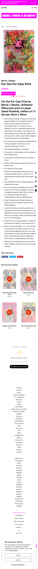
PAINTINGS (19, 400)
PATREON (19, 494)
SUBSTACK (19, 492)
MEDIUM (19, 496)
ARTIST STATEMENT (19, 395)
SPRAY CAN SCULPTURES (19, 409)
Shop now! (33, 2)
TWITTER (19, 477)
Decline (18, 560)
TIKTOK (19, 463)
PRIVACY (19, 449)
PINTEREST (19, 485)
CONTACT (19, 390)
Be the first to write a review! (19, 366)
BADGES (19, 414)
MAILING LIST (19, 458)
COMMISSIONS (19, 435)
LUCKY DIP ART (19, 423)
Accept (18, 555)
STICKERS (19, 416)
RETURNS (19, 442)
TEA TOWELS (19, 407)
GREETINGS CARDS (19, 411)
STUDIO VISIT (19, 440)
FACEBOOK (19, 470)
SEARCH (19, 388)
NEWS (19, 433)
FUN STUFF (19, 428)
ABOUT (19, 392)
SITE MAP (19, 452)
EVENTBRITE (19, 501)
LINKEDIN (19, 506)
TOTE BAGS (19, 419)
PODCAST (19, 487)
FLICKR (19, 480)
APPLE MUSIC (19, 504)
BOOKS (19, 404)
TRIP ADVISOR (19, 499)
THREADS (19, 473)
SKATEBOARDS (19, 421)
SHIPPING (19, 445)
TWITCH (19, 482)
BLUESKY (19, 468)
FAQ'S (19, 430)
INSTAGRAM (19, 461)
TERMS (19, 447)
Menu (5, 7)
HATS (19, 426)
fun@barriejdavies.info (19, 512)
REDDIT (19, 475)
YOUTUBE (19, 465)
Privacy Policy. (13, 550)
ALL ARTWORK (19, 397)
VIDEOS (19, 438)
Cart (35, 7)
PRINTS (19, 402)
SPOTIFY (19, 489)
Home (2, 26)
